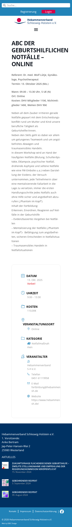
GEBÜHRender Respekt (24, 480)
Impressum (25, 511)
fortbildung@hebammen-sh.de (46, 389)
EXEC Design (12, 523)
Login (48, 11)
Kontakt (12, 511)
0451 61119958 (40, 378)
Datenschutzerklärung (46, 511)
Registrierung (28, 11)
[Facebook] (62, 511)
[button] (36, 29)
